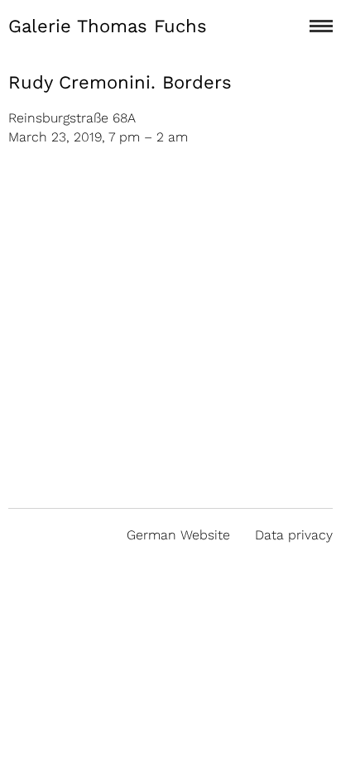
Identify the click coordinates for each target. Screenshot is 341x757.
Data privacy (294, 535)
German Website (178, 535)
